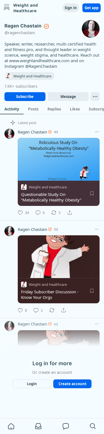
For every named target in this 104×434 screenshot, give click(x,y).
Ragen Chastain (32, 132)
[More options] (96, 131)
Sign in (71, 7)
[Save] (91, 193)
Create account (72, 383)
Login (32, 383)
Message (68, 96)
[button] (11, 426)
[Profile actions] (95, 96)
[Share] (69, 212)
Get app (91, 7)
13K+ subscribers (20, 86)
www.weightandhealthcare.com (39, 60)
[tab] (12, 108)
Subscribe (25, 96)
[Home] (6, 8)
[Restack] (52, 310)
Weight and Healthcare (48, 187)
